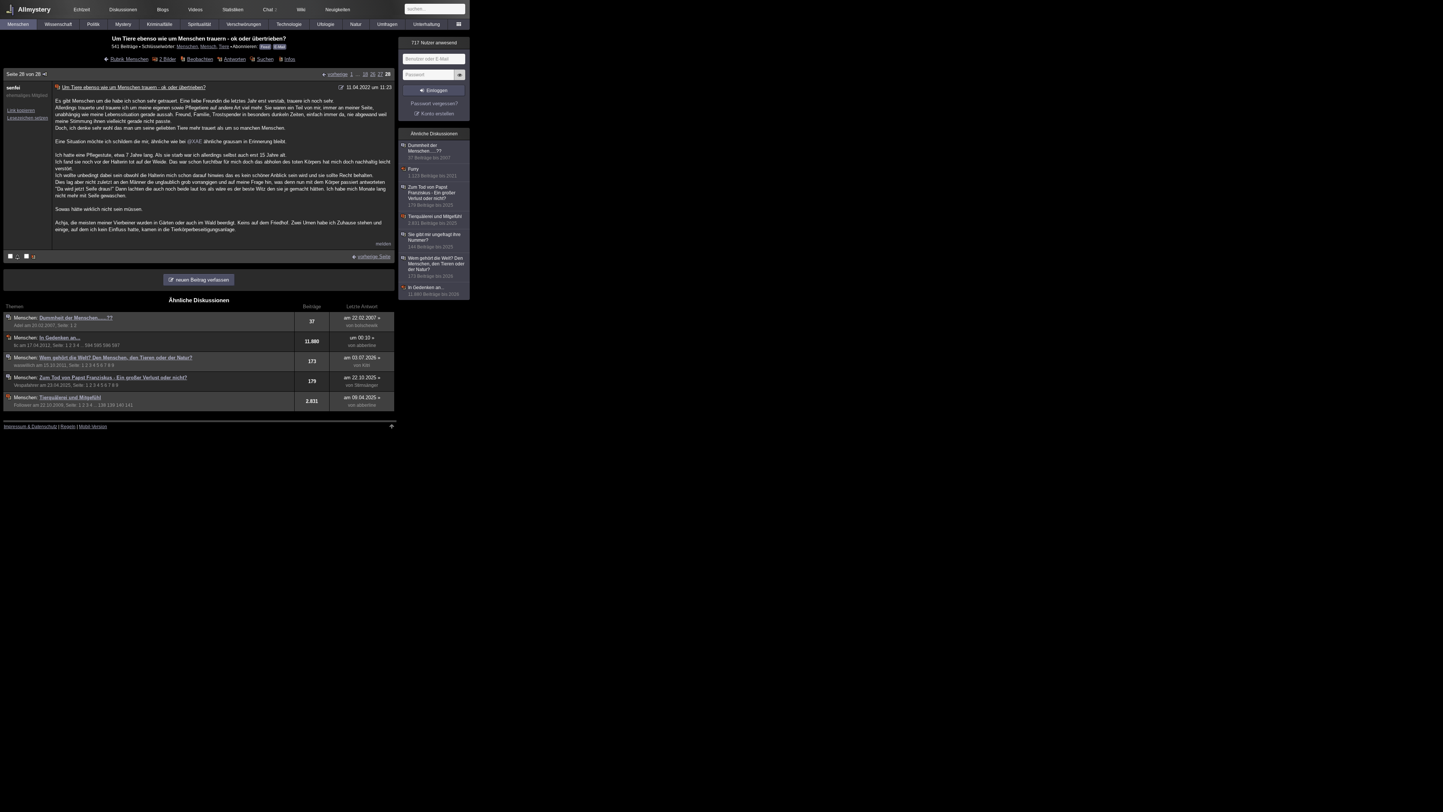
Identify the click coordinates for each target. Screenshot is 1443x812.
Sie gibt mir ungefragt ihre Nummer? (434, 241)
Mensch (208, 46)
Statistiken (233, 9)
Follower (23, 405)
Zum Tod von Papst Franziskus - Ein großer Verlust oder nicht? (113, 377)
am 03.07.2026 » (362, 358)
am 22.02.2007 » (362, 318)
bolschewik (366, 325)
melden (383, 244)
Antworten (235, 59)
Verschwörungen (244, 24)
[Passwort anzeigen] (459, 79)
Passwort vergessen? (434, 103)
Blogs (163, 9)
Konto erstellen (437, 114)
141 (129, 405)
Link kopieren (21, 110)
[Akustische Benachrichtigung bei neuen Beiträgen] (14, 257)
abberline (366, 345)
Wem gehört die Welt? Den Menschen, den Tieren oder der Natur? (115, 358)
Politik (93, 24)
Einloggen (437, 90)
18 (365, 74)
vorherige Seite (374, 256)
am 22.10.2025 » (362, 377)
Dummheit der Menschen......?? (76, 318)
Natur (356, 24)
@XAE (194, 141)
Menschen (18, 24)
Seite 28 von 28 (23, 74)
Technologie (289, 24)
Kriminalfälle (159, 24)
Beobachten (200, 59)
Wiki (301, 9)
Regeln (68, 426)
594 (89, 345)
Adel (18, 325)
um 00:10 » (362, 338)
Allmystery (34, 9)
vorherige (338, 74)
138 (102, 405)
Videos (195, 9)
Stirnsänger (366, 385)
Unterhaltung (426, 24)
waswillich (24, 365)
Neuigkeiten (337, 9)
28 (387, 74)
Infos (289, 59)
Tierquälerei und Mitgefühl (70, 397)
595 (98, 345)
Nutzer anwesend (434, 42)
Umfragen (387, 24)
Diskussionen (123, 9)
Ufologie (325, 24)
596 (107, 345)
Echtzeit (82, 9)
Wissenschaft (58, 24)
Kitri (366, 365)
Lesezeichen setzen (27, 118)
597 (116, 345)
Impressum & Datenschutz (30, 426)
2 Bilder (167, 59)
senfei (13, 88)
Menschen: (26, 318)
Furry (432, 173)
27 (380, 74)
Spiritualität (199, 24)
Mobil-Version (93, 426)
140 (120, 405)
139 (111, 405)
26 (372, 74)
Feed (265, 47)
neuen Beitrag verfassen (202, 280)
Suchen (265, 59)
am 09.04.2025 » (362, 397)
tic (16, 345)
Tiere (224, 46)
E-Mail (279, 47)
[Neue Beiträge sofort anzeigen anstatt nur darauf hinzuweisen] (30, 257)
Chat (270, 9)
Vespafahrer (26, 385)
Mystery (123, 24)
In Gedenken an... (59, 338)
